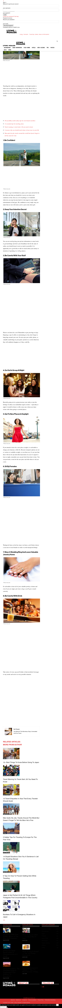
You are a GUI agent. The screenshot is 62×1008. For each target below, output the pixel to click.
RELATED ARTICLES (11, 741)
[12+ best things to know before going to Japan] (21, 753)
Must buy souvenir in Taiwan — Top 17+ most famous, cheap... (30, 970)
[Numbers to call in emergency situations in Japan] (21, 905)
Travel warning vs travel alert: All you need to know (19, 127)
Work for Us (18, 1000)
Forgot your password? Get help (11, 16)
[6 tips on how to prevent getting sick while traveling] (21, 867)
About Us (13, 1000)
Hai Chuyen (17, 729)
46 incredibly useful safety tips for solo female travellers (20, 121)
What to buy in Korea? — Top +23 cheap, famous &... (30, 953)
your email (5, 23)
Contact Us (24, 1000)
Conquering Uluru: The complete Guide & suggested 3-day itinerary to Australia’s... (11, 972)
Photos (52, 47)
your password (6, 13)
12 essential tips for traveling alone (14, 124)
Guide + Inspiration (17, 47)
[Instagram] (42, 987)
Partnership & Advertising (50, 1000)
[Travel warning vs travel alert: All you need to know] (21, 770)
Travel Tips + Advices (7, 775)
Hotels (33, 47)
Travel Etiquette (6, 794)
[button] (57, 41)
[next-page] (4, 920)
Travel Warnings (6, 852)
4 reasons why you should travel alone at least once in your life (22, 130)
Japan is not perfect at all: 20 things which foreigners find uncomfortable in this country (20, 896)
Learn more (3, 1007)
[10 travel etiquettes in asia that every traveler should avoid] (21, 789)
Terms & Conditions (32, 1000)
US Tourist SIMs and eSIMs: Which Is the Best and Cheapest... (10, 936)
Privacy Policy (40, 1000)
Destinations (7, 47)
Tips (48, 47)
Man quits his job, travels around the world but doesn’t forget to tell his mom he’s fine (21, 819)
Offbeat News (5, 814)
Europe (4, 833)
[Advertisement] (21, 37)
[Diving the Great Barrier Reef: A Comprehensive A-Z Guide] (11, 946)
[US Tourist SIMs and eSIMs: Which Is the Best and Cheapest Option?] (11, 930)
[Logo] (9, 45)
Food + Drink (27, 47)
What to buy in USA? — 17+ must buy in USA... (30, 937)
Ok (57, 1005)
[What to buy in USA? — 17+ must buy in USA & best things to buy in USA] (31, 930)
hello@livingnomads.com (29, 998)
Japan (4, 758)
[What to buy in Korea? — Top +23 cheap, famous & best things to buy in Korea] (31, 946)
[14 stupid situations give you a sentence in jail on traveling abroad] (21, 847)
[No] (7, 1007)
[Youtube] (43, 987)
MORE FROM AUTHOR (12, 744)
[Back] (3, 0)
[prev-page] (3, 920)
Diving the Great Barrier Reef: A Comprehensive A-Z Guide (10, 953)
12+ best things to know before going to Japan (21, 762)
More (9, 50)
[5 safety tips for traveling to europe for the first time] (21, 828)
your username (6, 8)
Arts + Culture (41, 47)
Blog (5, 50)
